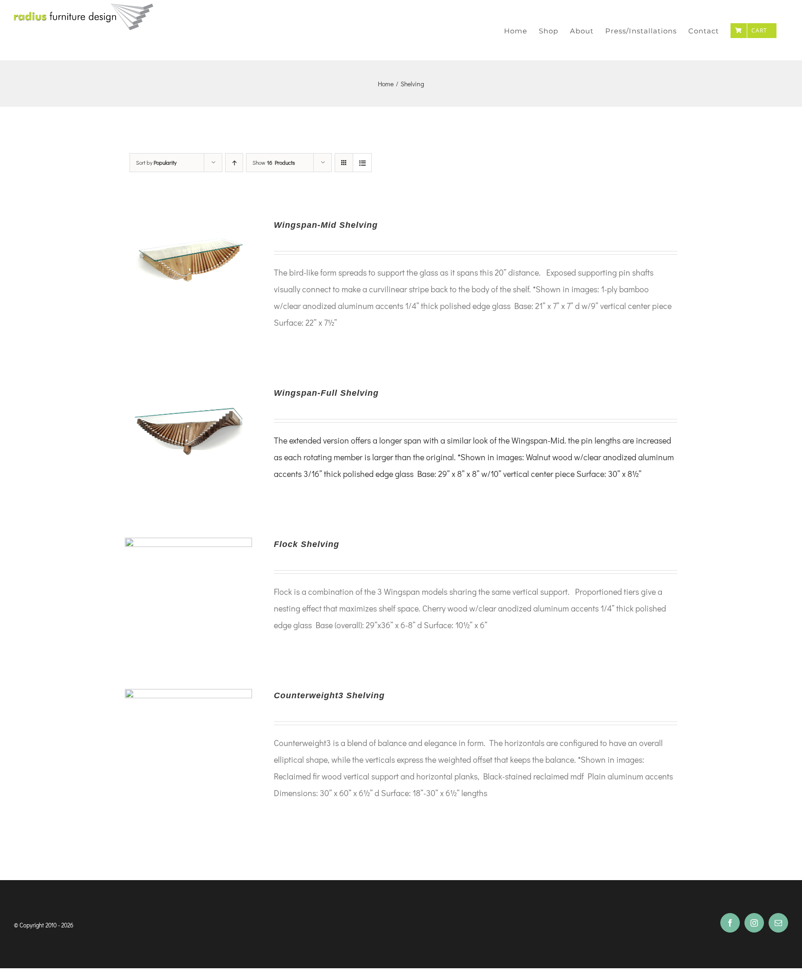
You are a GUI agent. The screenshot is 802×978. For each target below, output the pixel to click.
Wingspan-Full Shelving (326, 393)
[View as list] (362, 163)
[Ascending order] (234, 162)
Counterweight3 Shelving (329, 695)
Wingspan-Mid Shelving (326, 225)
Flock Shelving (306, 544)
